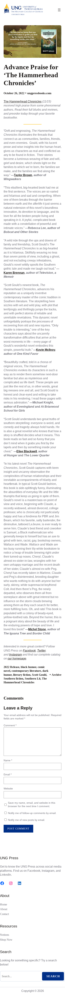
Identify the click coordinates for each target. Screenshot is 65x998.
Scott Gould (39, 674)
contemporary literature (26, 670)
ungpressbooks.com (39, 93)
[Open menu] (59, 10)
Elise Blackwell (26, 451)
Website (8, 788)
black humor (28, 667)
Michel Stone (37, 629)
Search (53, 976)
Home (3, 904)
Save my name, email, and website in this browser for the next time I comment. (31, 804)
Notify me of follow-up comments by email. (32, 813)
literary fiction (22, 674)
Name (8, 760)
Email (8, 774)
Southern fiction (13, 678)
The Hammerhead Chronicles (23, 101)
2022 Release (11, 667)
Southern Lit (32, 678)
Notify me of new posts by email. (26, 819)
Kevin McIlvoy (45, 349)
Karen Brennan (14, 272)
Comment (10, 725)
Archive (56, 674)
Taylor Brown (23, 175)
